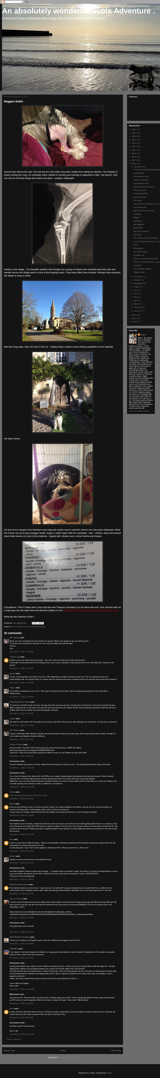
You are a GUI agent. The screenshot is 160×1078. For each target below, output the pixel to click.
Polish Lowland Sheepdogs (34, 627)
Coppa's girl (15, 657)
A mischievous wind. (141, 176)
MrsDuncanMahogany (19, 884)
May (136, 297)
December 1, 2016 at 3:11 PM (21, 894)
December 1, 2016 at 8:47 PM (21, 958)
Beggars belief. (139, 272)
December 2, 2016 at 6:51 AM (21, 1018)
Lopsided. (137, 265)
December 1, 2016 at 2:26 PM (21, 863)
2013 (134, 322)
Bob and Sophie (16, 627)
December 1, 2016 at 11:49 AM (22, 787)
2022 (134, 143)
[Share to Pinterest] (42, 623)
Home (63, 1050)
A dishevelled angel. (141, 183)
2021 (134, 147)
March (136, 304)
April (136, 300)
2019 (134, 153)
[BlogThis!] (35, 623)
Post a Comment (13, 1039)
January (137, 311)
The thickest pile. (140, 207)
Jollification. (137, 221)
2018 (134, 157)
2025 (134, 133)
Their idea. (137, 235)
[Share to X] (38, 623)
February (138, 307)
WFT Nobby (15, 638)
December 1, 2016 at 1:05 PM (21, 799)
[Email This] (33, 623)
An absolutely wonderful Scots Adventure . (78, 11)
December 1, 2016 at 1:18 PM (21, 815)
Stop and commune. (141, 231)
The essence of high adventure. (145, 238)
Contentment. (138, 173)
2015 (134, 315)
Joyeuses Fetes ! (140, 197)
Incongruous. (138, 248)
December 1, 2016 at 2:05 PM (21, 834)
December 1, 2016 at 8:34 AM (21, 739)
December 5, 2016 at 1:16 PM (21, 1034)
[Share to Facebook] (40, 623)
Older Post (116, 1050)
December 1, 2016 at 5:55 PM (21, 932)
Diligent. (136, 218)
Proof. (135, 245)
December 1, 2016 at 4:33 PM (21, 918)
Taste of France (16, 744)
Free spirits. (138, 200)
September (138, 283)
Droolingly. (137, 214)
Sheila (12, 792)
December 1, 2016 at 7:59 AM (21, 725)
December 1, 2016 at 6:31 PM (21, 944)
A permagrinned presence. (143, 187)
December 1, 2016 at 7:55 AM (21, 713)
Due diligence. (139, 224)
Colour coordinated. (141, 180)
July (136, 290)
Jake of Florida (16, 899)
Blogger (109, 1073)
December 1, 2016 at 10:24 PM (22, 989)
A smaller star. (138, 255)
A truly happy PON (140, 194)
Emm (12, 1008)
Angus (12, 673)
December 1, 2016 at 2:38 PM (21, 879)
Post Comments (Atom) (68, 1057)
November (138, 277)
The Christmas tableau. (142, 269)
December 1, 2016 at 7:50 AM (21, 697)
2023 (134, 140)
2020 (134, 150)
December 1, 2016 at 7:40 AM (21, 668)
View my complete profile (139, 411)
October (137, 280)
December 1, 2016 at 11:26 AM (22, 768)
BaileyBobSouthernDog (20, 702)
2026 (134, 130)
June (136, 294)
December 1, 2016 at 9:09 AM (21, 756)
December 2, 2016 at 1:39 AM (21, 1003)
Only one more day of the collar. (146, 259)
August (137, 287)
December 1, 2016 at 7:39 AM (21, 652)
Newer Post (9, 1050)
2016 (134, 164)
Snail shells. (138, 228)
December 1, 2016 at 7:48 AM (21, 683)
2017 (134, 160)
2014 (134, 318)
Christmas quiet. (139, 190)
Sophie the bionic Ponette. (143, 211)
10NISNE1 (14, 949)
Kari (11, 839)
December (138, 167)
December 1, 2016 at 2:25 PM (21, 851)
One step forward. (140, 252)
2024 (134, 136)
